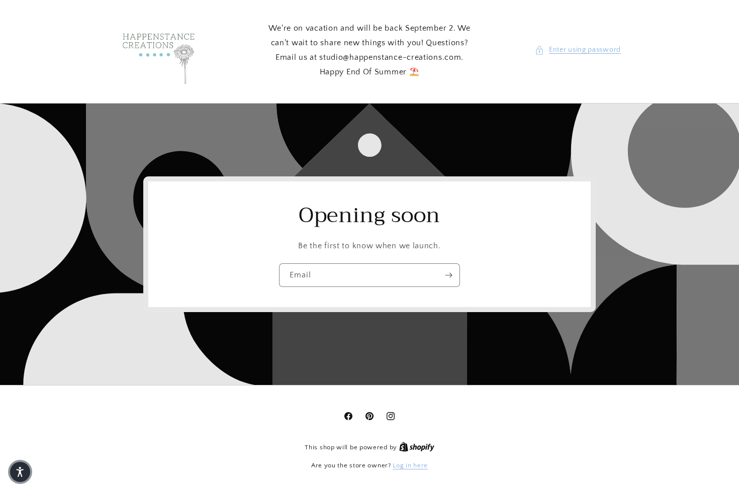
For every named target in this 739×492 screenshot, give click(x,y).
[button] (578, 50)
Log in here (410, 465)
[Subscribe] (448, 275)
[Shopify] (416, 447)
